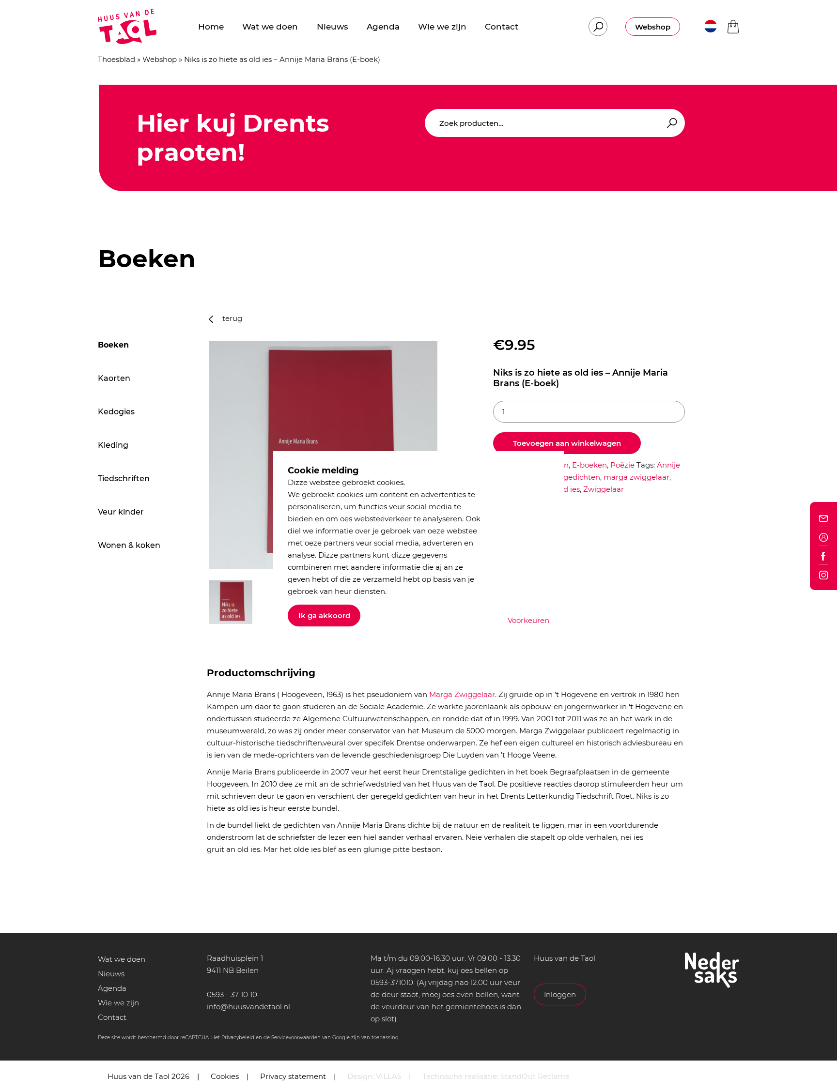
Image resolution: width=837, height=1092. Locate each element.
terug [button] (231, 318)
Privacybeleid (237, 1037)
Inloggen (560, 994)
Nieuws (111, 973)
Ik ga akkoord (324, 615)
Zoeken (670, 123)
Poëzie (622, 465)
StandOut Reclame (535, 1076)
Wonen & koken (129, 545)
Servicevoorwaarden (296, 1037)
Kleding (113, 445)
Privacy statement (293, 1076)
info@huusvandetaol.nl (248, 1006)
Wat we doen (121, 959)
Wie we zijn (118, 1002)
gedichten (581, 477)
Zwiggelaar (603, 489)
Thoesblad (116, 59)
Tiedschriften (124, 478)
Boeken (113, 344)
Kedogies (116, 411)
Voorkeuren (528, 620)
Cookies (225, 1076)
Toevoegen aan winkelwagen (567, 443)
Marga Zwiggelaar (462, 694)
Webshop (652, 26)
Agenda (112, 988)
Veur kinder (121, 511)
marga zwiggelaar (636, 477)
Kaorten (114, 378)
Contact (112, 1017)
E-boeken (589, 465)
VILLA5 (388, 1076)
